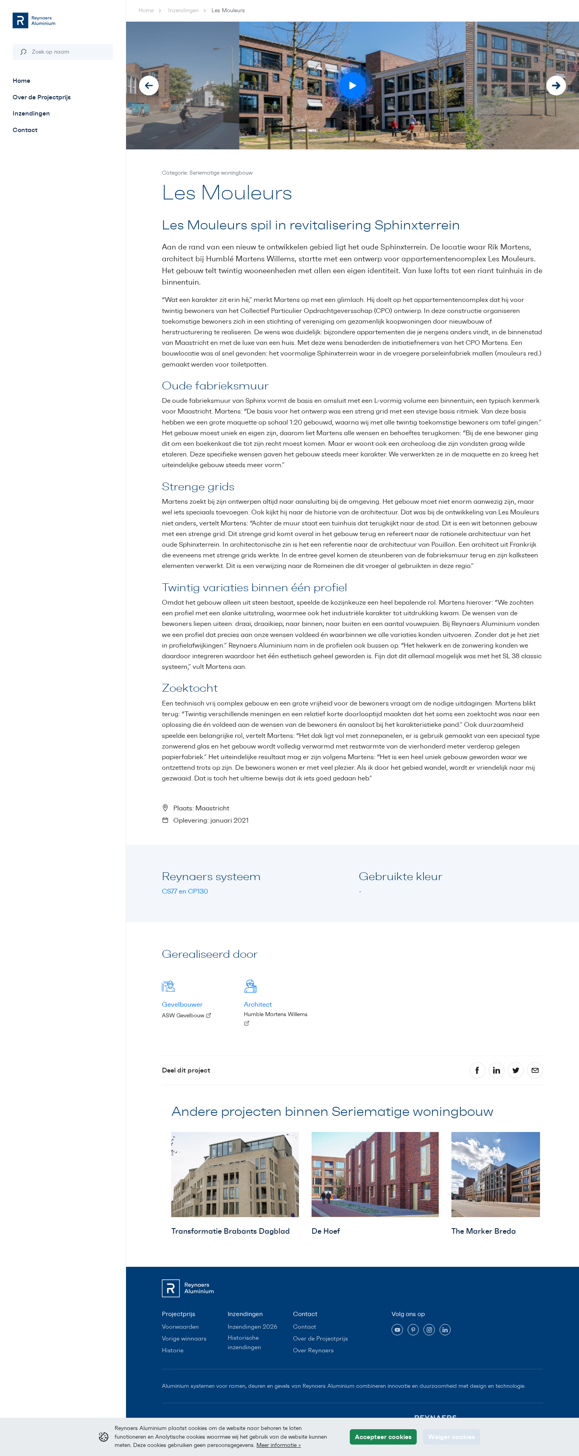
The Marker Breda (483, 1231)
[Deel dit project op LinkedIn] (496, 1070)
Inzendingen (183, 10)
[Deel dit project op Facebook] (478, 1070)
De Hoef (326, 1231)
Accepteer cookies (383, 1437)
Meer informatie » (278, 1445)
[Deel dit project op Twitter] (516, 1070)
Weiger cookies (451, 1437)
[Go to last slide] (149, 85)
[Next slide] (556, 85)
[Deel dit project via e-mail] (535, 1070)
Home (146, 10)
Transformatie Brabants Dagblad (230, 1231)
